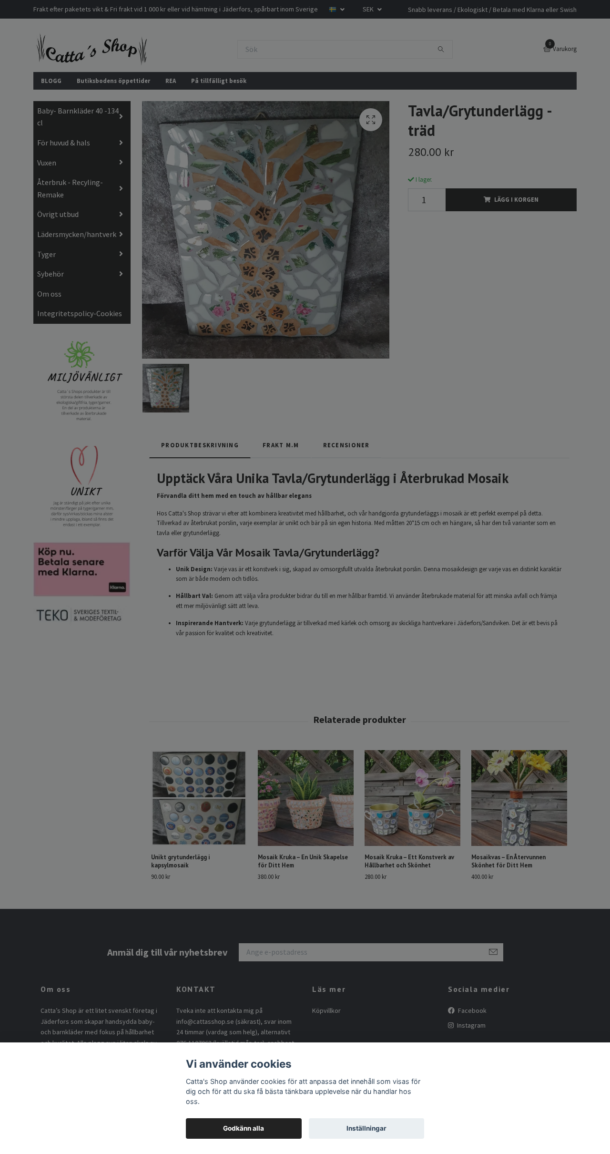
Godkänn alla (243, 1128)
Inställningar (366, 1128)
